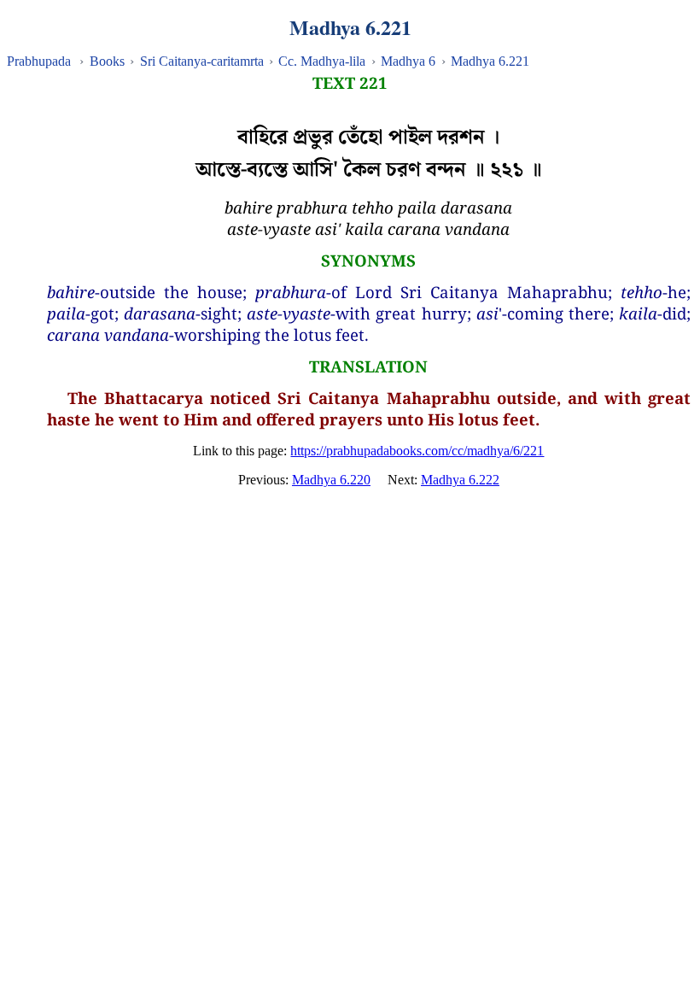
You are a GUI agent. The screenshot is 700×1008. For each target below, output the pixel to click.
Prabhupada (39, 61)
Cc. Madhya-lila (321, 61)
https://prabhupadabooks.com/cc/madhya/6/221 (417, 450)
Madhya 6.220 (331, 479)
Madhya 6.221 (490, 61)
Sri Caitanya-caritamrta (202, 61)
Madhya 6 (408, 61)
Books (107, 61)
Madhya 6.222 (460, 479)
